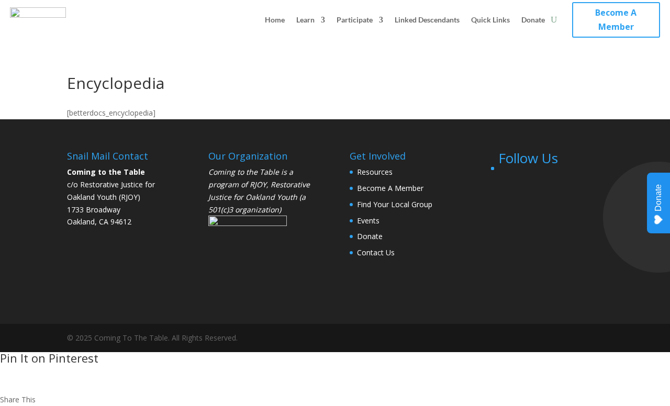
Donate (533, 19)
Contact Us (376, 252)
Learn (305, 19)
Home (275, 19)
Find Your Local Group (394, 204)
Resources (375, 172)
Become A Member (615, 19)
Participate (355, 19)
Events (368, 220)
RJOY (258, 184)
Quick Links (490, 19)
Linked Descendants (427, 19)
